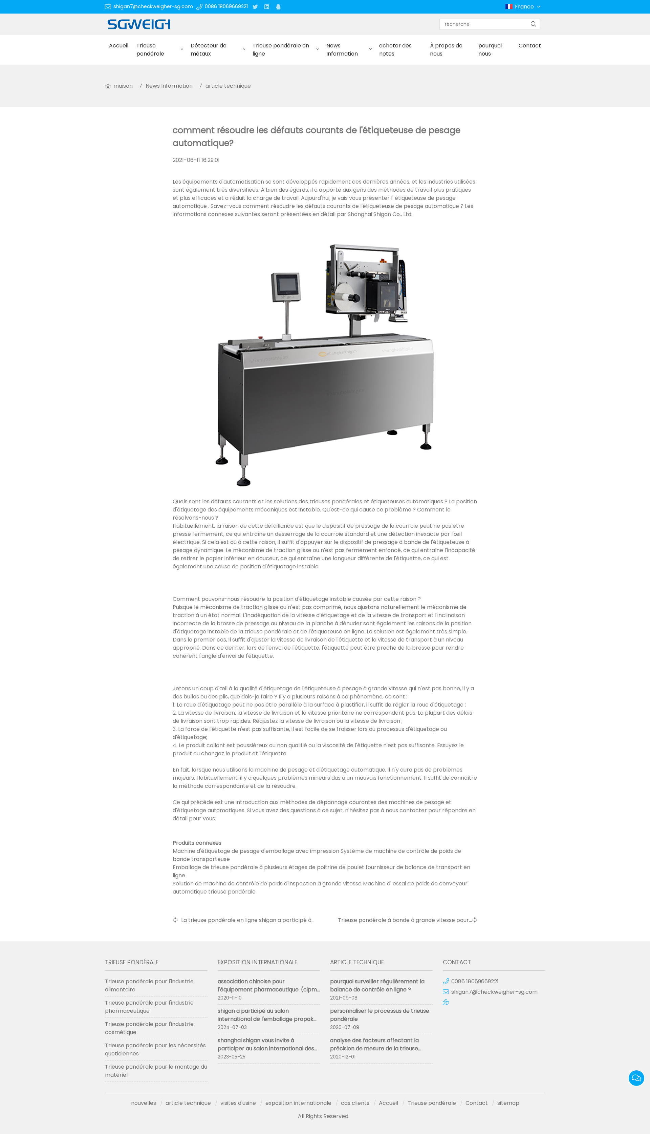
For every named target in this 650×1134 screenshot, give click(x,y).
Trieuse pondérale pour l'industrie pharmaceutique (149, 1007)
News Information (342, 50)
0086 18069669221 (226, 6)
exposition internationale (298, 1103)
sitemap (508, 1103)
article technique (228, 86)
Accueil (118, 45)
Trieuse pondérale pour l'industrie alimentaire (149, 985)
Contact (530, 45)
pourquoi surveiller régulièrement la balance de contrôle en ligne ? (377, 985)
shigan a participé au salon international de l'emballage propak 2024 (265, 1019)
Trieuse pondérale (150, 50)
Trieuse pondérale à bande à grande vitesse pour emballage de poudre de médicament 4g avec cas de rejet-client (397, 920)
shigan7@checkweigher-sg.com (153, 6)
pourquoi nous (490, 50)
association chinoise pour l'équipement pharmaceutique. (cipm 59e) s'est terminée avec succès (267, 990)
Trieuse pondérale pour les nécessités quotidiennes (155, 1049)
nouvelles (143, 1103)
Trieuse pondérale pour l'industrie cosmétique (149, 1028)
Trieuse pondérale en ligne (281, 50)
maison (123, 86)
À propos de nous (446, 50)
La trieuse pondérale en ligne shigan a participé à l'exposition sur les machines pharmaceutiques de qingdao (247, 920)
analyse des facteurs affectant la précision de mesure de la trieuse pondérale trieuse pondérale (374, 1048)
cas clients (355, 1103)
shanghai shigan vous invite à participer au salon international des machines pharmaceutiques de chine (267, 1048)
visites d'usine (238, 1103)
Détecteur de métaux (208, 50)
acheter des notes (395, 50)
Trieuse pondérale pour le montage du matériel (156, 1071)
